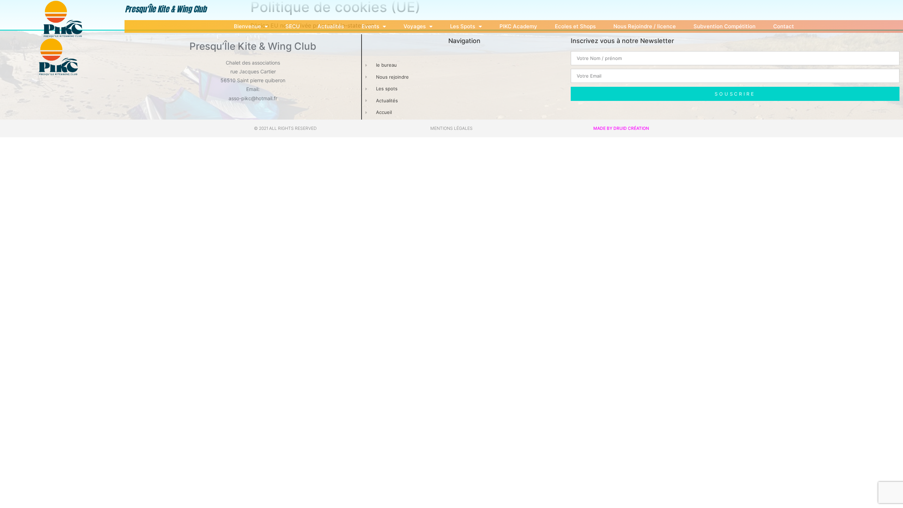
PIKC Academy (518, 26)
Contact (783, 26)
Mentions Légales (451, 128)
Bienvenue (247, 26)
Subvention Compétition (724, 26)
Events (370, 26)
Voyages (415, 26)
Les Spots (462, 26)
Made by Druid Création (621, 128)
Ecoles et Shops (575, 26)
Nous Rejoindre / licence (644, 26)
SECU (292, 26)
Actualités (330, 26)
